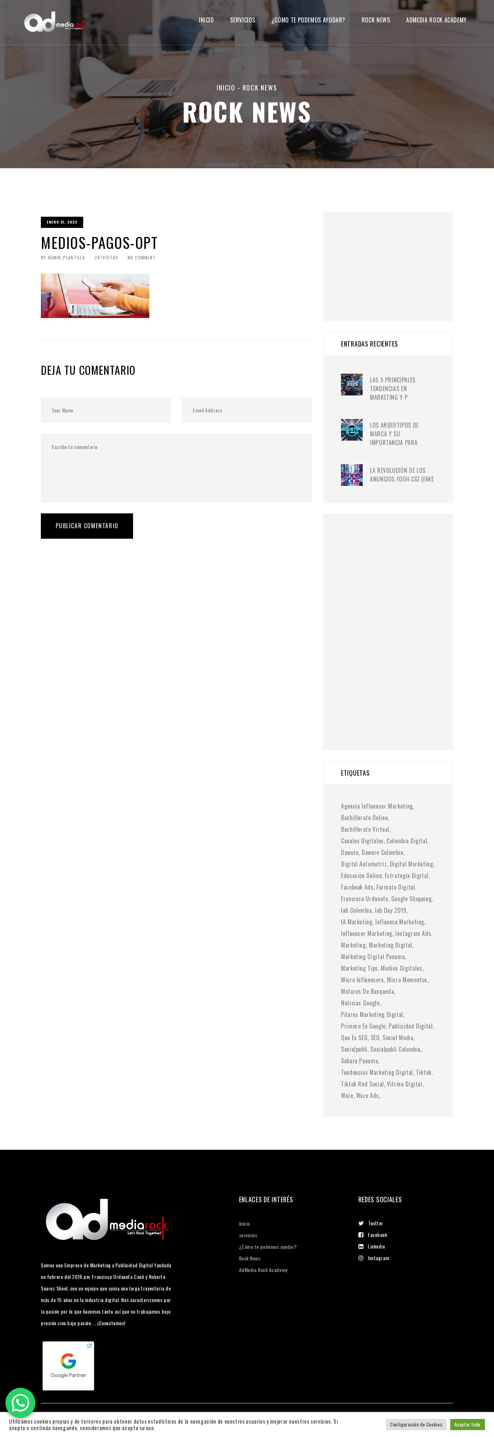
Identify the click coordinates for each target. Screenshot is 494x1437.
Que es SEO (354, 1037)
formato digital (395, 887)
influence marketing (399, 921)
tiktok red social (362, 1084)
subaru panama (359, 1060)
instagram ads (413, 933)
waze (347, 1095)
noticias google (360, 1003)
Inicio (206, 20)
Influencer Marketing (366, 933)
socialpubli (354, 1049)
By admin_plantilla (63, 257)
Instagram (378, 1258)
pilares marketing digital (372, 1014)
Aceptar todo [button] (468, 1424)
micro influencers (362, 979)
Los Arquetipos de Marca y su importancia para (394, 434)
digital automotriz (364, 864)
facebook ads (357, 887)
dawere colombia (382, 852)
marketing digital (390, 945)
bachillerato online (364, 817)
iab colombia (356, 910)
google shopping (411, 898)
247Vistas (106, 257)
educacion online (361, 875)
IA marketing (356, 921)
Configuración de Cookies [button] (416, 1424)
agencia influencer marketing (377, 806)
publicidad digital (411, 1026)
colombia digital (407, 840)
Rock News (376, 20)
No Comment (142, 257)
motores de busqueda (367, 991)
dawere (350, 852)
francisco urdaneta (364, 898)
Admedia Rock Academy (436, 20)
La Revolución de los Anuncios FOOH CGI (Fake (402, 474)
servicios (242, 20)
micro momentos (407, 979)
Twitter (375, 1223)
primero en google (363, 1026)
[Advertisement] (395, 257)
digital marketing (411, 864)
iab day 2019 (390, 910)
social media (398, 1037)
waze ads (367, 1095)
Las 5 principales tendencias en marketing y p (393, 389)
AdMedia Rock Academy (263, 1269)
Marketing (353, 945)
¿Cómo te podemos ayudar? (308, 20)
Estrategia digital (407, 875)
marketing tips (359, 968)
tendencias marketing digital (377, 1072)
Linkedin (376, 1246)
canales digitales (362, 840)
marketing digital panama (373, 956)
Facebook (377, 1234)
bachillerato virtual (365, 829)
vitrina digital (404, 1084)
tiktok (423, 1072)
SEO (375, 1037)
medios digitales (401, 968)
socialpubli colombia (395, 1049)
